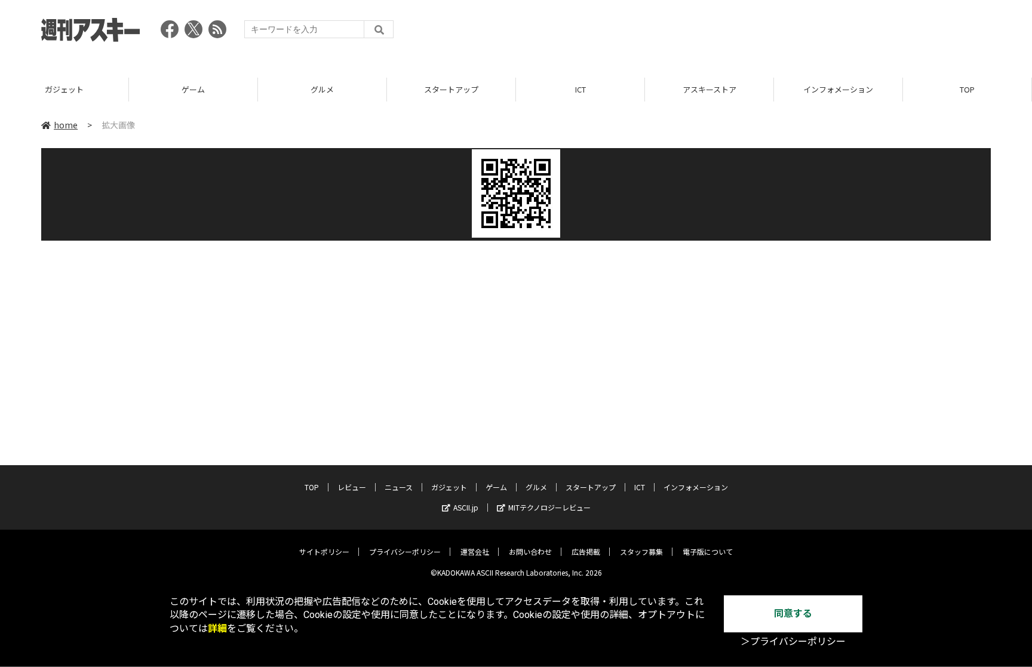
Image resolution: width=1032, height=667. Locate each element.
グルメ (322, 89)
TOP (967, 89)
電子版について (708, 551)
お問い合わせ (530, 551)
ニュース (399, 487)
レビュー (351, 487)
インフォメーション (838, 89)
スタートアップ (451, 89)
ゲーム (193, 89)
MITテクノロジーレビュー (549, 507)
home (66, 125)
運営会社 (474, 551)
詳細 (217, 628)
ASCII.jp (465, 507)
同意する (793, 613)
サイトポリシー (324, 551)
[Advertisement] (773, 33)
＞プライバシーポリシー (793, 641)
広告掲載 (586, 551)
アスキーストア (709, 89)
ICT (580, 89)
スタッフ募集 (641, 551)
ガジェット (64, 89)
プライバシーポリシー (405, 551)
